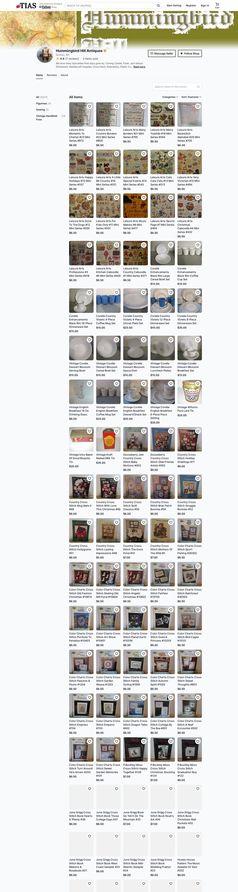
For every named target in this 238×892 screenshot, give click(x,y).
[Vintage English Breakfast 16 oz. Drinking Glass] (81, 392)
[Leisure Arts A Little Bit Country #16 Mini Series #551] (108, 162)
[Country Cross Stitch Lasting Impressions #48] (108, 530)
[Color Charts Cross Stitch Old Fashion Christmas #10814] (81, 574)
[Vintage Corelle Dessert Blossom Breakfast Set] (189, 348)
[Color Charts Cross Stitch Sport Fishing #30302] (189, 530)
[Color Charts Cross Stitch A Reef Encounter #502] (189, 705)
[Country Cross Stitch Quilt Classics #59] (135, 486)
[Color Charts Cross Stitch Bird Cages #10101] (189, 618)
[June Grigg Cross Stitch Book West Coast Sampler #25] (108, 844)
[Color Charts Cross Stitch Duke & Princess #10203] (162, 618)
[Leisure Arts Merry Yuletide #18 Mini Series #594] (162, 114)
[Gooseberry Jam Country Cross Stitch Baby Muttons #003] (135, 439)
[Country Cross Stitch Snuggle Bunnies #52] (189, 486)
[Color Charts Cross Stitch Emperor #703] (108, 705)
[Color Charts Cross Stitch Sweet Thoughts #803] (189, 662)
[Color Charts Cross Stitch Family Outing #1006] (135, 662)
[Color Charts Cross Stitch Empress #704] (81, 705)
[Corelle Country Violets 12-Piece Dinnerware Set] (162, 300)
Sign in (205, 5)
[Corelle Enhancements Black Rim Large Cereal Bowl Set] (162, 253)
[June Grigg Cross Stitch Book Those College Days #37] (108, 797)
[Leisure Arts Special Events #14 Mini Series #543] (135, 162)
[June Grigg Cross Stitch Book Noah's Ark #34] (162, 797)
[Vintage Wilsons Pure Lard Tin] (189, 392)
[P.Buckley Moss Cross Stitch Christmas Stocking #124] (162, 749)
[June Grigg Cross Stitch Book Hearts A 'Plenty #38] (81, 797)
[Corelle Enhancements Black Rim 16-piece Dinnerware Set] (81, 300)
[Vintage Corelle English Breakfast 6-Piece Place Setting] (162, 392)
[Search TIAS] (158, 5)
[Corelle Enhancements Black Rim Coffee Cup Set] (189, 253)
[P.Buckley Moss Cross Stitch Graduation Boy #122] (189, 749)
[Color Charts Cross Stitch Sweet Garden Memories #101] (108, 749)
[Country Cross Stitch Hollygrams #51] (81, 530)
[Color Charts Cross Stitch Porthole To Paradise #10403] (81, 618)
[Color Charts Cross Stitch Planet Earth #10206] (135, 618)
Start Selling (174, 5)
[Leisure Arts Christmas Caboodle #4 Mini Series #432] (189, 205)
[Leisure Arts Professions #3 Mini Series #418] (81, 253)
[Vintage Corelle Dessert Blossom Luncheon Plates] (162, 348)
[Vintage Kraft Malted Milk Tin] (108, 439)
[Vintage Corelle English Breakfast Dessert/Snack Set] (135, 392)
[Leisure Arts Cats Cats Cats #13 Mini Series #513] (162, 162)
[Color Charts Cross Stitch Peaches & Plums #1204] (81, 662)
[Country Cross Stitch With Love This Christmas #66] (108, 486)
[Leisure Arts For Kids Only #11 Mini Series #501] (108, 205)
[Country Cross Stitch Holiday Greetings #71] (189, 439)
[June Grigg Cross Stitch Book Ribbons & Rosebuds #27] (81, 844)
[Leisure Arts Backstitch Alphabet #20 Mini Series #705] (189, 114)
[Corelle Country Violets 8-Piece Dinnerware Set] (189, 300)
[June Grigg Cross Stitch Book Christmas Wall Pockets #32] (189, 797)
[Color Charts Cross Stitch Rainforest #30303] (189, 574)
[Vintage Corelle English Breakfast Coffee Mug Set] (108, 392)
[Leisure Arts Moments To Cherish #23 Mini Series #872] (81, 114)
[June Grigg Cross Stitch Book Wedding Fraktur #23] (162, 844)
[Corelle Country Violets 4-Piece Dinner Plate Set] (135, 300)
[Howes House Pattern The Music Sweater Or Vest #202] (189, 844)
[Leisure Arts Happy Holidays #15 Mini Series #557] (81, 162)
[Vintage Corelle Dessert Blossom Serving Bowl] (81, 348)
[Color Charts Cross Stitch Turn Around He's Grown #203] (81, 749)
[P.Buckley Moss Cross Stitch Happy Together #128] (135, 749)
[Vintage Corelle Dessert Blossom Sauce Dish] (135, 348)
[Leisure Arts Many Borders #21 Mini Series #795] (135, 114)
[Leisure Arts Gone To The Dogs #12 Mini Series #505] (81, 205)
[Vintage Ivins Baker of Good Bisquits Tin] (81, 439)
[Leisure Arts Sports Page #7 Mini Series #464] (162, 205)
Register (191, 5)
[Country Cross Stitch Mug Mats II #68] (81, 486)
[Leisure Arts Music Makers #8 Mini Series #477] (135, 205)
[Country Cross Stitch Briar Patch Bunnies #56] (162, 486)
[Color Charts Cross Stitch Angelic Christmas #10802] (135, 574)
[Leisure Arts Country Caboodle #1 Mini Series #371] (135, 253)
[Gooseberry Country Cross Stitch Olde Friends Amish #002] (162, 439)
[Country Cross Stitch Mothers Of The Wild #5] (162, 530)
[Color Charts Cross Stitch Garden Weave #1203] (108, 662)
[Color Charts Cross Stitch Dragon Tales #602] (135, 705)
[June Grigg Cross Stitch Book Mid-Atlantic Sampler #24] (135, 844)
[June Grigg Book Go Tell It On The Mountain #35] (135, 797)
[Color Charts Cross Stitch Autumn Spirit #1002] (162, 662)
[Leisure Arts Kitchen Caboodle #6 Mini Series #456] (108, 253)
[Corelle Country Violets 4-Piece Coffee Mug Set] (108, 300)
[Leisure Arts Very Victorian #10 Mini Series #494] (189, 162)
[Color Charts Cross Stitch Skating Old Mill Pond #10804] (108, 574)
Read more (139, 66)
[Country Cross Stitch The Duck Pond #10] (135, 530)
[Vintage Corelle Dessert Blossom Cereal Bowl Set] (108, 348)
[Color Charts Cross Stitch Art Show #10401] (108, 618)
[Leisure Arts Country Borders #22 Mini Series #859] (108, 114)
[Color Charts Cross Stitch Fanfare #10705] (162, 574)
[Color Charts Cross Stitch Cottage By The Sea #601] (162, 705)
